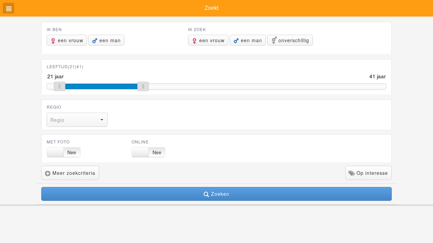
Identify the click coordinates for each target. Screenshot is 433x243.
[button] (77, 120)
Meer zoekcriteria (73, 172)
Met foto (58, 141)
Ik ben (54, 29)
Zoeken (219, 193)
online (140, 141)
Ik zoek (197, 29)
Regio (54, 107)
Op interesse (371, 172)
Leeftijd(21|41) (65, 66)
